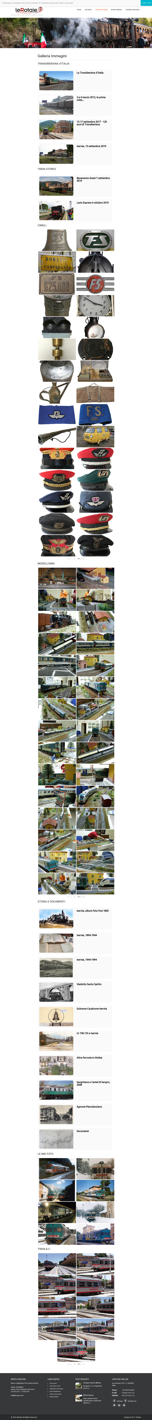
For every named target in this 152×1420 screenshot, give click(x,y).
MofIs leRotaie (54, 1397)
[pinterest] (124, 1405)
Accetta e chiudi (146, 3)
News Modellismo (55, 1391)
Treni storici (53, 1383)
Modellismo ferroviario (56, 1389)
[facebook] (114, 1400)
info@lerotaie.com (128, 1393)
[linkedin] (119, 1405)
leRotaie (20, 1417)
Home (79, 9)
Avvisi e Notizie (116, 9)
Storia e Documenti (55, 1394)
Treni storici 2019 (55, 1386)
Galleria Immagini (101, 9)
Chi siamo (88, 9)
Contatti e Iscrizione (132, 9)
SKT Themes (136, 1417)
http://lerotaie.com (128, 1395)
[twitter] (114, 1405)
